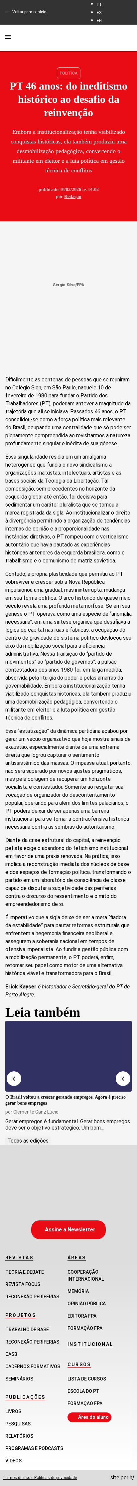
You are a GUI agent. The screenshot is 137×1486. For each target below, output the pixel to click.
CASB (11, 1354)
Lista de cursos (87, 1378)
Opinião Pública (87, 1303)
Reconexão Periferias (32, 1296)
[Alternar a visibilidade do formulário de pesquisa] (128, 38)
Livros (13, 1411)
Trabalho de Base (27, 1329)
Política (68, 73)
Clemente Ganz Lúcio (36, 1112)
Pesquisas (18, 1423)
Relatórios (19, 1436)
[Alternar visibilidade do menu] (8, 38)
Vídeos (13, 1460)
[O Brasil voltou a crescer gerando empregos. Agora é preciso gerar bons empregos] (68, 1056)
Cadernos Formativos (32, 1366)
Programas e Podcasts (34, 1448)
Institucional (90, 1344)
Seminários (19, 1378)
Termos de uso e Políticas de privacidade (40, 1477)
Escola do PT (83, 1391)
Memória (78, 1291)
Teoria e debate (24, 1272)
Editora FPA (82, 1316)
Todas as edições (28, 1141)
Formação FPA (85, 1403)
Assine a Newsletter (70, 1229)
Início (41, 12)
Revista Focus (22, 1284)
